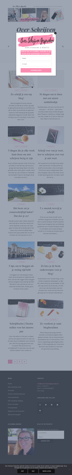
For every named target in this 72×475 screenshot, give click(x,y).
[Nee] (70, 469)
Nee (33, 471)
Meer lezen (47, 471)
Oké (22, 471)
